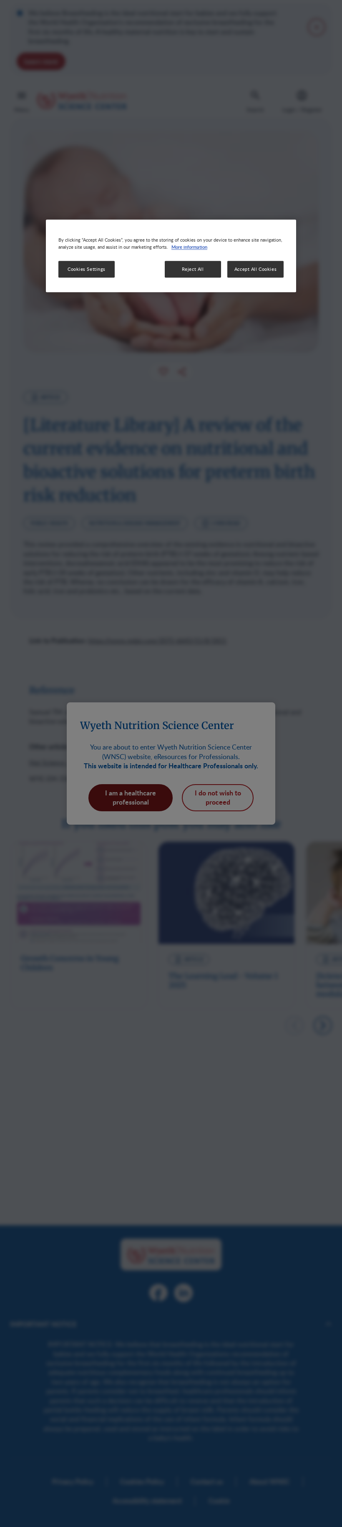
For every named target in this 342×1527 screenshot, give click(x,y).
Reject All (193, 269)
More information (189, 246)
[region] (171, 256)
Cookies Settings (87, 269)
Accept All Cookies (255, 269)
